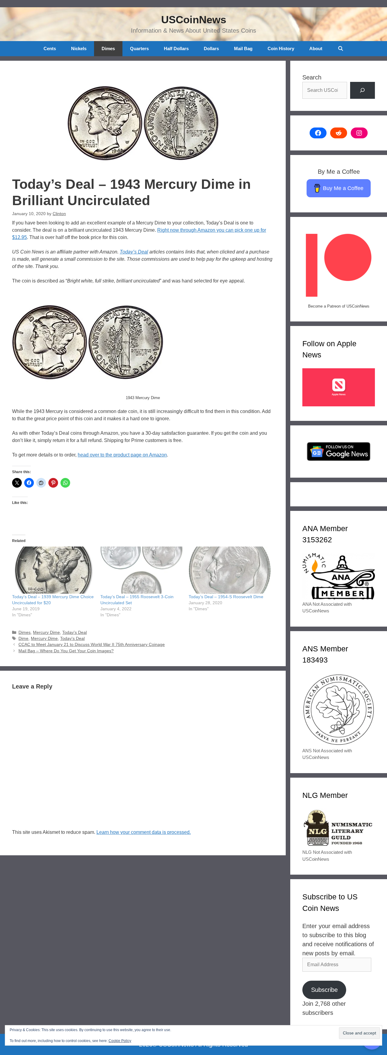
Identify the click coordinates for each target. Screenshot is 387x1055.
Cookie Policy (120, 1041)
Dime (23, 638)
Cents (50, 48)
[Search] (362, 90)
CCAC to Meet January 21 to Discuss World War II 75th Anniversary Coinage (91, 644)
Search (311, 77)
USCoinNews (193, 19)
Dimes (108, 48)
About (315, 48)
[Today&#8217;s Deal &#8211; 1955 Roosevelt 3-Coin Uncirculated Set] (141, 570)
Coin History (281, 48)
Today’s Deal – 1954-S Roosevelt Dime (226, 596)
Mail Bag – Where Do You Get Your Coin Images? (66, 651)
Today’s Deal (134, 251)
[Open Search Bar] (340, 48)
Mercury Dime (46, 632)
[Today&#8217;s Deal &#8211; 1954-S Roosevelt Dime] (230, 570)
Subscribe (324, 989)
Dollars (211, 48)
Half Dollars (176, 48)
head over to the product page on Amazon (122, 454)
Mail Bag (243, 48)
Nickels (78, 48)
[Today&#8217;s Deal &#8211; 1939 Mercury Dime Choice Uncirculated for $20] (53, 570)
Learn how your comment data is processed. (143, 832)
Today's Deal (74, 632)
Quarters (139, 48)
